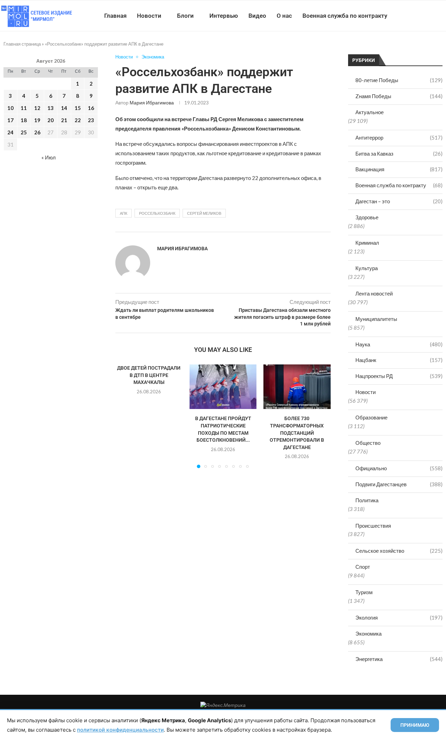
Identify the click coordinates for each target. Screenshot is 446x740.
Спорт (362, 567)
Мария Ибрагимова (152, 102)
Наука (399, 344)
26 (37, 132)
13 (50, 108)
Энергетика (399, 659)
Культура (366, 268)
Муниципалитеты (376, 319)
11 (24, 108)
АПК (123, 213)
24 (10, 132)
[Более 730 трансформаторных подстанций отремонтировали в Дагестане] (297, 386)
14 (64, 108)
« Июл (48, 157)
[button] (125, 416)
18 (24, 120)
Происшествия (373, 525)
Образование (371, 417)
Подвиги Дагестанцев (399, 484)
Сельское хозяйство (399, 551)
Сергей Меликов (204, 213)
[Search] (442, 15)
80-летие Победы (399, 80)
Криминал (367, 242)
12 (37, 108)
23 (91, 120)
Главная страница (22, 44)
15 (78, 108)
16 (91, 108)
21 (64, 120)
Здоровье (366, 217)
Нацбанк (399, 360)
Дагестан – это (399, 201)
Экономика (368, 633)
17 (10, 120)
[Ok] (432, 15)
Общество (367, 443)
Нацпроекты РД (399, 376)
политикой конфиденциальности (120, 729)
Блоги (185, 15)
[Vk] (417, 15)
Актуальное (369, 112)
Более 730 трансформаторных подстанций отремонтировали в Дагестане (297, 433)
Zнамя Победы (399, 96)
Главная (115, 15)
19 (37, 120)
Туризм (363, 592)
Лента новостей (374, 293)
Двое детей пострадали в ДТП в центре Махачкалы (148, 375)
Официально (399, 468)
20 (50, 120)
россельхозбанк (157, 213)
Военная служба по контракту (344, 15)
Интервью (223, 15)
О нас (284, 15)
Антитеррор (399, 137)
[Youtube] (410, 15)
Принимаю (414, 725)
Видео (257, 15)
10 (10, 108)
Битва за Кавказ (399, 153)
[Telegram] (424, 15)
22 (78, 120)
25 (24, 132)
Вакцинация (399, 169)
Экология (399, 617)
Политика (366, 500)
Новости (149, 15)
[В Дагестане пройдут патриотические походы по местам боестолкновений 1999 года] (223, 386)
